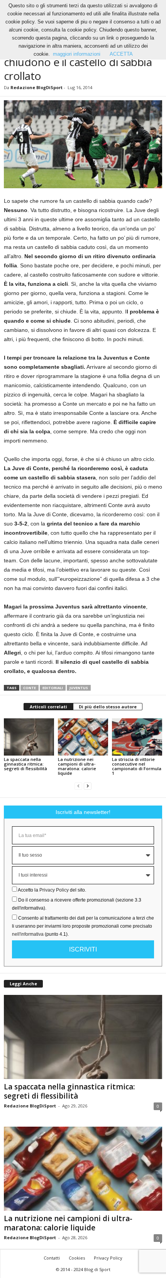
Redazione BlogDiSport (36, 87)
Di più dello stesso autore (108, 706)
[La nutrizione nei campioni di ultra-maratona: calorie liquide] (83, 737)
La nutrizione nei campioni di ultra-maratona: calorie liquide (77, 766)
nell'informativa (28, 934)
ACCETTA (121, 54)
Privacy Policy (54, 890)
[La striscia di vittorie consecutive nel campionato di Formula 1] (137, 737)
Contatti (52, 1258)
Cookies (77, 1258)
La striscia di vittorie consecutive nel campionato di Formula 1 (136, 766)
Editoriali (52, 687)
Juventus (78, 687)
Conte (29, 687)
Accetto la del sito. (52, 890)
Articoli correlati (48, 706)
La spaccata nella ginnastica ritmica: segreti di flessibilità (25, 763)
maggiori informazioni (76, 54)
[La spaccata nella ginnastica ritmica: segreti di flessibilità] (29, 737)
